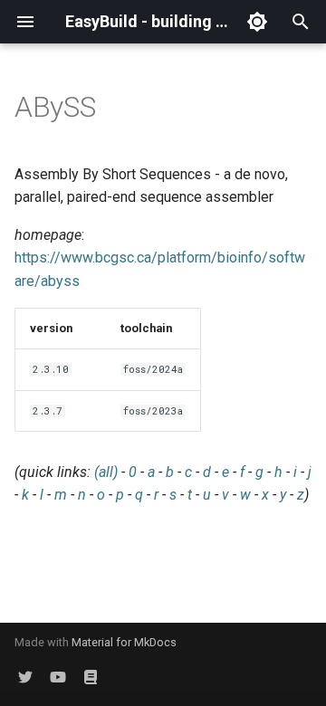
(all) (106, 472)
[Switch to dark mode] (257, 22)
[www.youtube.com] (57, 677)
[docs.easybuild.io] (90, 677)
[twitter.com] (25, 677)
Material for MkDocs (124, 642)
